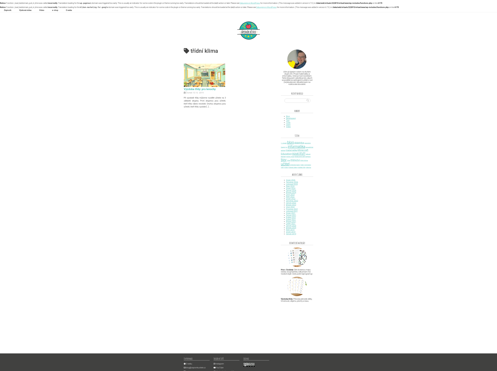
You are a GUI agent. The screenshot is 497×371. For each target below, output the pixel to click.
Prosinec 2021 (292, 209)
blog (290, 142)
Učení (288, 125)
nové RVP (298, 153)
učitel (285, 164)
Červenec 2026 (292, 182)
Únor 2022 (290, 207)
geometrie (307, 143)
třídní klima (304, 160)
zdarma (308, 167)
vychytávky (307, 165)
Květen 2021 (291, 217)
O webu (69, 10)
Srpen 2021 (290, 213)
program (308, 156)
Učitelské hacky (295, 165)
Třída (288, 122)
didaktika (299, 142)
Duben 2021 (291, 219)
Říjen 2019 (290, 230)
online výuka (290, 156)
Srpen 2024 (290, 188)
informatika (296, 146)
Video (41, 10)
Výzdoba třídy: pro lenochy (200, 89)
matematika (291, 150)
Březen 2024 (291, 192)
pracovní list (300, 156)
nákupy (308, 154)
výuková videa (292, 167)
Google (283, 147)
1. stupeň (284, 143)
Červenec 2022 (292, 201)
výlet (282, 167)
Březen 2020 (291, 228)
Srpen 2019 (290, 232)
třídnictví (295, 160)
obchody (283, 156)
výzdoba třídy (301, 167)
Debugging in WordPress (250, 3)
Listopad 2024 (292, 184)
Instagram (219, 364)
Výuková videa (25, 10)
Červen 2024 (291, 190)
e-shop (55, 10)
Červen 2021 (291, 215)
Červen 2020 (291, 226)
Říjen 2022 (290, 197)
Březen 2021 (291, 221)
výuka (286, 167)
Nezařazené (291, 118)
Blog (288, 116)
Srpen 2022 (290, 199)
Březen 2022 (291, 205)
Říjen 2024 (290, 186)
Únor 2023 (290, 195)
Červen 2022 (291, 203)
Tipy (288, 120)
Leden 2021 (290, 223)
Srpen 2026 (290, 180)
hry (286, 147)
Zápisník (7, 10)
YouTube (219, 368)
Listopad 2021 (292, 211)
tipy (283, 160)
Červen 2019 (291, 234)
